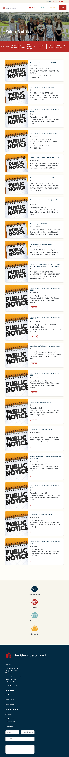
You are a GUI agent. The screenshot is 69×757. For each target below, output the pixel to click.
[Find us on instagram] (56, 2)
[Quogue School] (11, 7)
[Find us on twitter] (53, 2)
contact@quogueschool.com (14, 671)
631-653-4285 (11, 673)
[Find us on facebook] (59, 2)
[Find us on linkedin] (62, 2)
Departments (9, 698)
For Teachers (9, 693)
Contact (53, 7)
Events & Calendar (11, 703)
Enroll (62, 7)
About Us (8, 708)
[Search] (65, 2)
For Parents (9, 689)
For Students (9, 684)
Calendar (42, 7)
